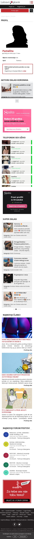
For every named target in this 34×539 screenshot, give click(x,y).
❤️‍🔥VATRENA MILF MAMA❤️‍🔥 (20, 294)
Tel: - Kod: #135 (18, 160)
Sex (9, 97)
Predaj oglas (14, 10)
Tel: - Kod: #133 (18, 140)
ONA (21, 270)
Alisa (13, 145)
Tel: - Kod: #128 (18, 170)
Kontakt (13, 520)
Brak (9, 514)
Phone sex (23, 514)
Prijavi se (11, 6)
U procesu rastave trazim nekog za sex (21, 259)
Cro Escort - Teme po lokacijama (20, 438)
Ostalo (26, 516)
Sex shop (19, 516)
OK (15, 536)
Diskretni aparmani (5, 512)
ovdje (24, 71)
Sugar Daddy (27, 511)
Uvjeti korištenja (5, 520)
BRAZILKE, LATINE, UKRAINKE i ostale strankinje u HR (19, 433)
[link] (17, 120)
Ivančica (14, 174)
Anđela (13, 184)
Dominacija (17, 253)
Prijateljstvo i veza (21, 275)
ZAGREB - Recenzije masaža (18, 471)
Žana (13, 155)
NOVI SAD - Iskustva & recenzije (19, 453)
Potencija (15, 512)
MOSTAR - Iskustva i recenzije (19, 463)
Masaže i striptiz (24, 512)
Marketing (30, 520)
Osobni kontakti (14, 270)
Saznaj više (23, 536)
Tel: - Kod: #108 (18, 180)
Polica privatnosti (22, 520)
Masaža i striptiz (14, 474)
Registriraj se (21, 6)
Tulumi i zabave (10, 516)
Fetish (11, 253)
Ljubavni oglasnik (5, 16)
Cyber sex (12, 235)
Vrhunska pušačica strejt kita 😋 (22, 86)
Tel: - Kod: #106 (18, 150)
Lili (12, 165)
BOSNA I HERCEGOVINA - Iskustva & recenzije (17, 443)
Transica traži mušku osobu (18, 97)
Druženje (12, 286)
